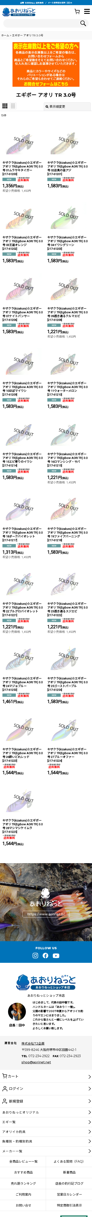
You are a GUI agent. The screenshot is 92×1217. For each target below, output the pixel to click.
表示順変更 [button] (57, 107)
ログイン (16, 1089)
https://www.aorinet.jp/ (46, 914)
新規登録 (16, 1101)
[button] (87, 11)
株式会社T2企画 (32, 1044)
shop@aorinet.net (36, 1062)
